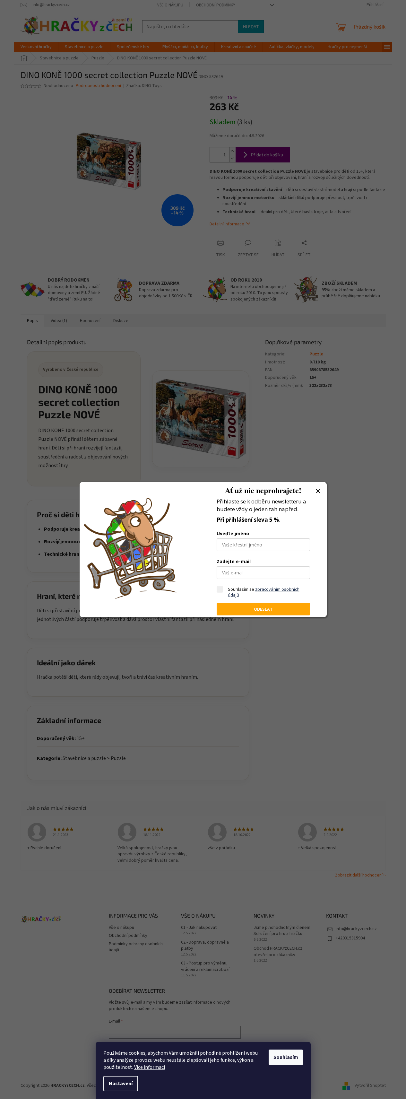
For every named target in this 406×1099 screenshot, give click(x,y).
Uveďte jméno (233, 533)
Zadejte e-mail (234, 561)
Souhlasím (285, 1057)
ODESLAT (263, 609)
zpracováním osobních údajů (263, 592)
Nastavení (121, 1083)
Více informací (149, 1067)
